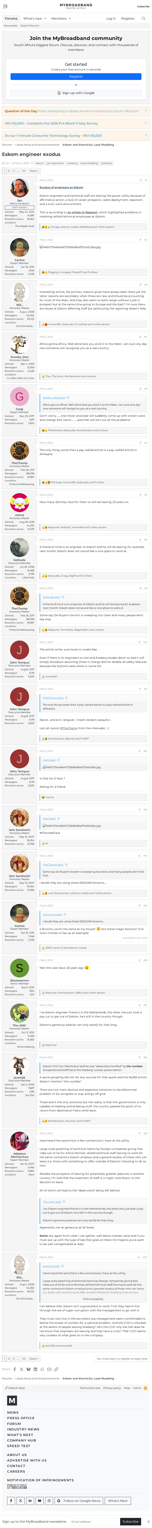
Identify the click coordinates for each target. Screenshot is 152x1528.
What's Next (20, 1435)
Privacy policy (112, 1387)
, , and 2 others (76, 629)
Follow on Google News (82, 1501)
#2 (145, 239)
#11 (145, 688)
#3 (145, 284)
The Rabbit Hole (24, 226)
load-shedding (89, 163)
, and (68, 738)
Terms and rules (90, 1387)
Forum (14, 1424)
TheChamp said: (53, 697)
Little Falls (28, 577)
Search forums (29, 25)
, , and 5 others (78, 430)
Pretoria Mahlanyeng (21, 484)
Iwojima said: (51, 1266)
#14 (145, 855)
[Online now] (19, 1022)
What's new (32, 18)
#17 (145, 1005)
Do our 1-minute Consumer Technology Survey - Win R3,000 (53, 136)
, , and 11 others (77, 482)
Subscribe (131, 1521)
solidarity (106, 163)
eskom (40, 163)
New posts (10, 25)
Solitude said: (51, 597)
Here (31, 1174)
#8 (145, 539)
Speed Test (18, 1446)
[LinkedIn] (30, 1501)
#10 (145, 642)
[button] (45, 19)
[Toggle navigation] (5, 6)
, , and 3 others (73, 272)
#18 (145, 1057)
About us (17, 1455)
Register (76, 76)
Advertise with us (27, 1460)
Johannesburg (25, 1046)
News (13, 1412)
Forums (11, 18)
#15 (145, 905)
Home (137, 1387)
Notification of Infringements (40, 1480)
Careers (16, 1471)
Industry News (23, 1429)
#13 (145, 809)
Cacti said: (49, 759)
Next (33, 170)
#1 (146, 180)
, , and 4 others (70, 376)
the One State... (25, 326)
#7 (145, 494)
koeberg (72, 163)
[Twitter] (21, 1501)
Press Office (21, 1418)
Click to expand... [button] (93, 1298)
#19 (145, 1133)
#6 (145, 442)
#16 (145, 960)
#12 (145, 751)
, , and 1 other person (82, 226)
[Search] (143, 19)
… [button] (18, 170)
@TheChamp (69, 728)
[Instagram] (49, 1501)
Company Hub (21, 1440)
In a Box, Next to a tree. (20, 378)
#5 (145, 388)
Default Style (16, 1387)
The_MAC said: (52, 1201)
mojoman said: (52, 914)
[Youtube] (40, 1501)
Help (127, 1387)
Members (58, 18)
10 (24, 170)
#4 (145, 336)
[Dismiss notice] (145, 111)
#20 (145, 1257)
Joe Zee (29, 1095)
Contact (16, 1466)
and (58, 1345)
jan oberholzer (55, 163)
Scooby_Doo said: (54, 397)
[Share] (140, 180)
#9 (145, 588)
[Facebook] (11, 1501)
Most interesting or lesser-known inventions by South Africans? (89, 111)
